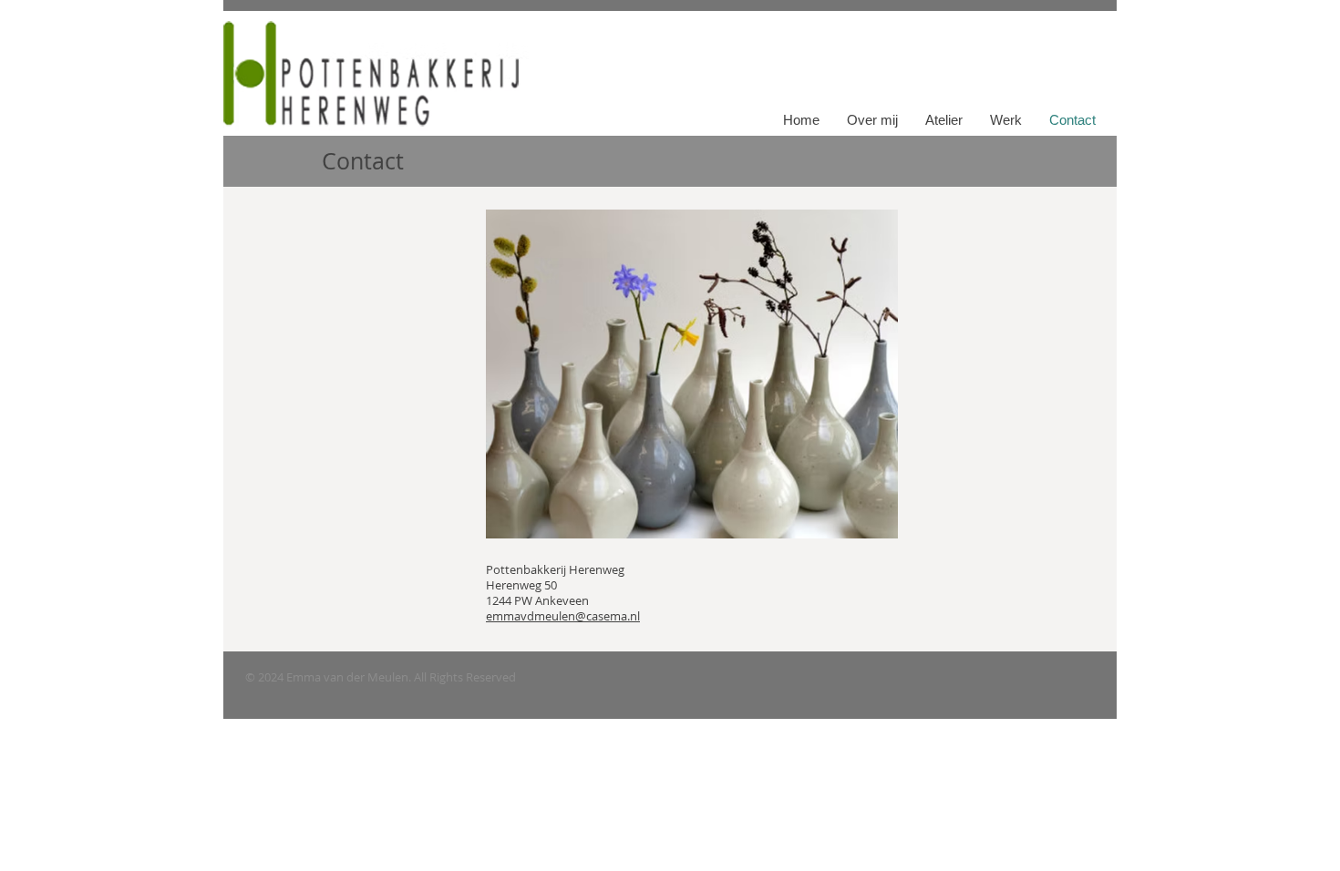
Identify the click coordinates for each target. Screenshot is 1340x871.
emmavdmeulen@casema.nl (563, 616)
